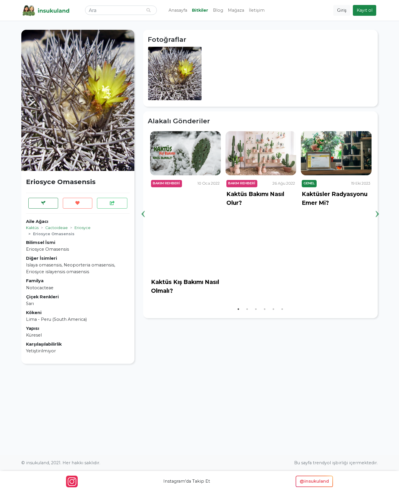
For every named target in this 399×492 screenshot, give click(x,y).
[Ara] (148, 10)
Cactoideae (56, 228)
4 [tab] (265, 309)
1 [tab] (238, 309)
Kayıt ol (364, 10)
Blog (218, 10)
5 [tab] (273, 309)
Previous (143, 205)
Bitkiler (200, 10)
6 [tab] (282, 309)
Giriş (341, 10)
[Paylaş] (112, 203)
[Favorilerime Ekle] (78, 203)
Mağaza (236, 10)
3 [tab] (256, 309)
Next (377, 205)
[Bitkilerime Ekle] (43, 203)
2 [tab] (247, 309)
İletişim (257, 10)
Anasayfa (178, 10)
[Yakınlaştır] (175, 73)
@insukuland (314, 481)
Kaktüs (32, 228)
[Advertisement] (77, 409)
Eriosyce (82, 228)
